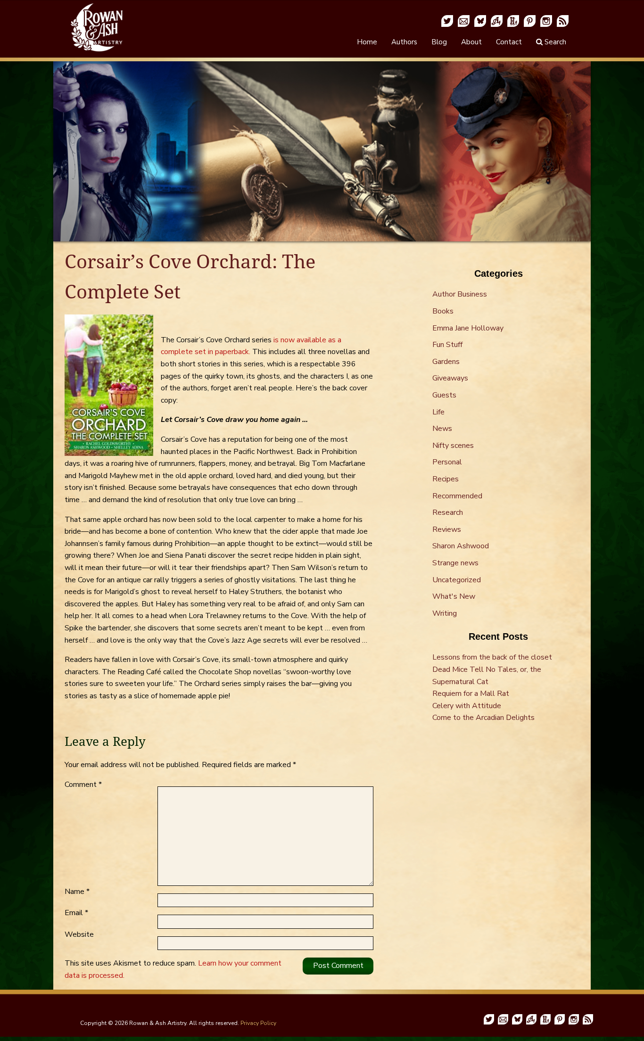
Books (443, 311)
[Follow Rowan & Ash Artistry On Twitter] (447, 20)
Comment (83, 784)
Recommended (457, 496)
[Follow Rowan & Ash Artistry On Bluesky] (480, 20)
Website (79, 934)
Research (447, 512)
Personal (447, 462)
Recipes (445, 479)
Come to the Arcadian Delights (483, 717)
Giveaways (450, 378)
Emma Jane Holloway (468, 328)
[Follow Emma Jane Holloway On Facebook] (513, 20)
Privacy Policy (258, 1023)
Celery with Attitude (466, 706)
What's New (453, 596)
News (442, 428)
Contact (509, 42)
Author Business (459, 294)
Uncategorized (456, 580)
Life (438, 412)
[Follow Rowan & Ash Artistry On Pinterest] (530, 20)
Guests (444, 395)
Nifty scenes (453, 445)
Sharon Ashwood (460, 546)
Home (367, 42)
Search (554, 42)
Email (76, 913)
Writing (444, 613)
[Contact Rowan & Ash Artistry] (464, 20)
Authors (404, 42)
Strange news (455, 563)
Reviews (446, 529)
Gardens (446, 361)
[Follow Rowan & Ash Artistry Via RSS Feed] (563, 20)
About (471, 42)
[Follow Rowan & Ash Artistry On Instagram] (546, 20)
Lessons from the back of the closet (492, 657)
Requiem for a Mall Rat (470, 693)
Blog (439, 42)
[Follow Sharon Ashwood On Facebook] (497, 20)
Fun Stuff (447, 344)
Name (77, 891)
